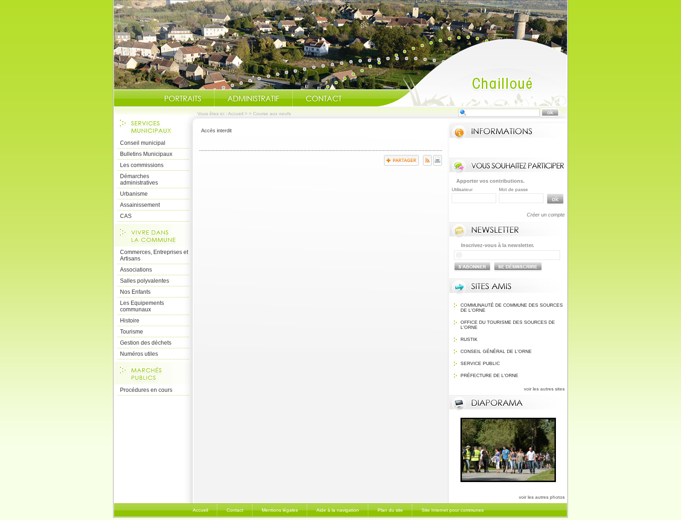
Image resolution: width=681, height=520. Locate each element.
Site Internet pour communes (453, 510)
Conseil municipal (142, 143)
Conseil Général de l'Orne (496, 351)
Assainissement (140, 205)
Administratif (253, 98)
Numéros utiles (139, 354)
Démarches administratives (139, 179)
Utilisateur (462, 189)
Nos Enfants (135, 292)
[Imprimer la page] (437, 164)
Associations (136, 269)
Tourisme (131, 331)
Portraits (182, 98)
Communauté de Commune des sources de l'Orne (511, 308)
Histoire (129, 320)
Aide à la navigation (337, 510)
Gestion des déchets (145, 343)
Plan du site (390, 510)
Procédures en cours (146, 390)
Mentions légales (280, 510)
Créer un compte (546, 214)
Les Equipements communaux (142, 306)
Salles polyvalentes (144, 281)
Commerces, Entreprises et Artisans (154, 255)
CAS (126, 216)
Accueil (472, 72)
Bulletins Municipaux (146, 154)
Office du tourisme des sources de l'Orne (507, 325)
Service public (480, 363)
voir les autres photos (542, 497)
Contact (324, 98)
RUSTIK (469, 339)
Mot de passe (513, 189)
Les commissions (142, 165)
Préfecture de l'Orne (489, 375)
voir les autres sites (544, 388)
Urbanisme (134, 194)
